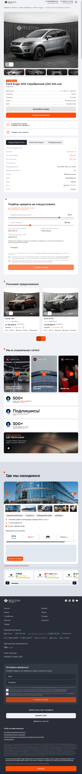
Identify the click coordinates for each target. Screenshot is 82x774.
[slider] (59, 217)
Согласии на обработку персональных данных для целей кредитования (47, 258)
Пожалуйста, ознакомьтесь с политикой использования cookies (27, 763)
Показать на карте (15, 558)
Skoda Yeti (9, 319)
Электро (7, 620)
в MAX (15, 415)
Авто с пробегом (25, 7)
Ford (34, 7)
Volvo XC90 (49, 319)
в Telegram (22, 402)
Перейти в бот (41, 716)
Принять (41, 769)
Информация (55, 142)
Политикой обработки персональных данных (47, 253)
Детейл (44, 608)
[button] (23, 327)
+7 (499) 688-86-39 (51, 1)
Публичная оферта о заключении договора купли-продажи (24, 737)
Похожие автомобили (41, 115)
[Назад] (7, 582)
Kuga (40, 7)
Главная (6, 7)
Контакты (45, 620)
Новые (6, 612)
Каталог (14, 7)
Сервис (7, 624)
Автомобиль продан (41, 109)
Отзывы (44, 616)
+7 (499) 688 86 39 (15, 523)
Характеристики (16, 142)
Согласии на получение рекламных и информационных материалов (32, 261)
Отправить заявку (41, 267)
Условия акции (9, 739)
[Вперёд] (74, 582)
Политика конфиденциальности (15, 732)
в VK (26, 428)
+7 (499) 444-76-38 (66, 1)
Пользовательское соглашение (14, 734)
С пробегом (8, 616)
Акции (44, 612)
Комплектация (36, 142)
